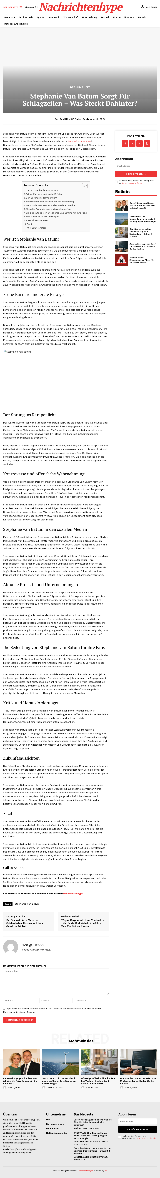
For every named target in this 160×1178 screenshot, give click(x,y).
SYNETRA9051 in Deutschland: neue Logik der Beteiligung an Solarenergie (143, 219)
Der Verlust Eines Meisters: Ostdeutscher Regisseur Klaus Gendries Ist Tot (24, 923)
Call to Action (39, 228)
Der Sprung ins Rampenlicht (41, 198)
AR (106, 1171)
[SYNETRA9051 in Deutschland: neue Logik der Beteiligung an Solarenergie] (121, 219)
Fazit (29, 224)
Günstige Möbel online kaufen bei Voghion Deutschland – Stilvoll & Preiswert (141, 232)
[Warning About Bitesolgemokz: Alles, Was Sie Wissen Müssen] (121, 260)
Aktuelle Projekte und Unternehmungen (48, 209)
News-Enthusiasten (79, 141)
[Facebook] (125, 143)
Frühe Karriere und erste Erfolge (44, 194)
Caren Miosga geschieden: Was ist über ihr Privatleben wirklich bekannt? (142, 205)
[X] (132, 143)
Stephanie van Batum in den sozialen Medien (51, 205)
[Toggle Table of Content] (83, 185)
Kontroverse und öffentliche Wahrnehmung (50, 201)
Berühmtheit (80, 87)
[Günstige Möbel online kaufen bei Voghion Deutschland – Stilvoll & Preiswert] (121, 232)
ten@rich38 (67, 119)
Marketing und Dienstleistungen (91, 1142)
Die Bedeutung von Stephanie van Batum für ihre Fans (56, 213)
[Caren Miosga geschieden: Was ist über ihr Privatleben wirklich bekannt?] (121, 205)
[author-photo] (5, 1087)
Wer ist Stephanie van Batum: (42, 190)
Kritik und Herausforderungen (42, 216)
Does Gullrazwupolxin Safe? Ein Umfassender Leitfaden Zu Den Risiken (142, 246)
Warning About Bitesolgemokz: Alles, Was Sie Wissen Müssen (142, 259)
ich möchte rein (134, 174)
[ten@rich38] (10, 947)
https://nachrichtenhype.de (36, 949)
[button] (32, 7)
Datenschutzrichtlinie (132, 183)
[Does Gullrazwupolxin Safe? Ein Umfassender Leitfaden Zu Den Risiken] (121, 246)
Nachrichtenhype (86, 1171)
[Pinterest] (139, 143)
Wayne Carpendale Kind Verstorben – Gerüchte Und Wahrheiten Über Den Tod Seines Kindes (83, 923)
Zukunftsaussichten (37, 220)
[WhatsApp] (147, 143)
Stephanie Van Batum (27, 904)
